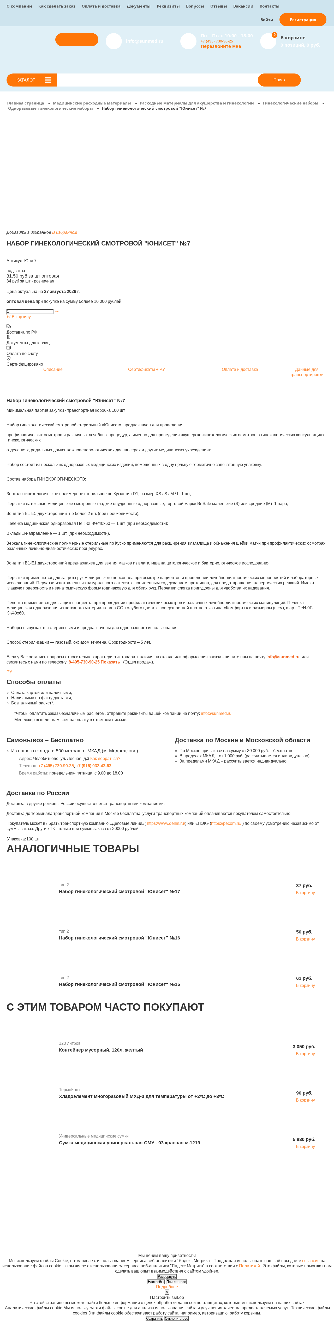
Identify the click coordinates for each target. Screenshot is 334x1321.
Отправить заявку (77, 39)
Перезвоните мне (221, 46)
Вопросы (195, 6)
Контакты (269, 6)
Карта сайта (240, 1245)
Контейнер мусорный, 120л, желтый (101, 1050)
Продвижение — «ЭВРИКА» (256, 1234)
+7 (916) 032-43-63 (93, 766)
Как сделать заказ (56, 6)
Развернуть (167, 1277)
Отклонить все (176, 1318)
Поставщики (114, 1193)
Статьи (167, 1198)
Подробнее (167, 1287)
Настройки (156, 1282)
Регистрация (303, 19)
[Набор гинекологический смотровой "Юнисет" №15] (31, 982)
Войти (266, 19)
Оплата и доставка (101, 6)
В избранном (64, 232)
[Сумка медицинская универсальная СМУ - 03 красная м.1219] (31, 1140)
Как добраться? (105, 758)
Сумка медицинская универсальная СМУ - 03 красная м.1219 (129, 1142)
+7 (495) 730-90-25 (217, 41)
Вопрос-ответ (115, 1203)
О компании (19, 6)
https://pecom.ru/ (226, 823)
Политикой (249, 1266)
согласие (311, 1260)
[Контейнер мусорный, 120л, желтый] (31, 1047)
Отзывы (218, 6)
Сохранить (154, 1318)
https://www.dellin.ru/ (166, 823)
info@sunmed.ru (216, 713)
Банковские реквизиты (182, 1187)
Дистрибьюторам (118, 1187)
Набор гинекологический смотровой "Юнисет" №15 (119, 984)
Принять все (176, 1282)
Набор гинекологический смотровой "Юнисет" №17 (119, 891)
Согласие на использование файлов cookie (49, 1250)
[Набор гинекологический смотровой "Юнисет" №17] (31, 889)
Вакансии (243, 6)
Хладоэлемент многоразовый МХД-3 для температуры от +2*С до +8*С (141, 1096)
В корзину (21, 317)
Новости (168, 1193)
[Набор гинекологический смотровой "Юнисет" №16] (31, 935)
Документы (139, 6)
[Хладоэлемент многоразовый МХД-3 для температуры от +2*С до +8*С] (31, 1094)
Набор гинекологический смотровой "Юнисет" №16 (119, 938)
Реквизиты (168, 6)
